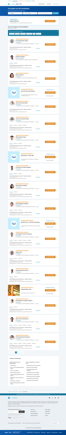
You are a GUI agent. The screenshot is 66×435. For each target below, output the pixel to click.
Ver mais (38, 33)
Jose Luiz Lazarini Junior (22, 119)
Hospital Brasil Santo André (13, 48)
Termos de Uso (47, 413)
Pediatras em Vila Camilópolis (32, 367)
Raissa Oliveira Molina (21, 185)
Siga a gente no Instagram (52, 397)
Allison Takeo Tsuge (21, 137)
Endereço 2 (15, 63)
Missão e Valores (47, 409)
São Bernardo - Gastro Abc (15, 380)
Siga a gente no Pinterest (58, 397)
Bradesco (17, 33)
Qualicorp (60, 432)
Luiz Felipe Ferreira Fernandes (24, 234)
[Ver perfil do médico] (12, 41)
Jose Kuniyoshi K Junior (22, 270)
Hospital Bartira (14, 21)
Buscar (56, 13)
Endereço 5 (29, 240)
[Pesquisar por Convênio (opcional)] (51, 13)
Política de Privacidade (34, 413)
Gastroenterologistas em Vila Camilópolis (32, 370)
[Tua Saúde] (12, 398)
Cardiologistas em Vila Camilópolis (33, 372)
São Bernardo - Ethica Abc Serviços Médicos (16, 378)
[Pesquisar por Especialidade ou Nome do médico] (21, 13)
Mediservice (23, 33)
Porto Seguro (29, 33)
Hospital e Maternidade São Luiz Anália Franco (17, 383)
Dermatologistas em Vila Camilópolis (33, 376)
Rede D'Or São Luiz (37, 432)
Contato (46, 415)
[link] (9, 352)
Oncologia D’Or (43, 432)
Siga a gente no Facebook (55, 397)
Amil (34, 33)
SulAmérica (12, 33)
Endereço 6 (34, 343)
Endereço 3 (20, 125)
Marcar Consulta (14, 391)
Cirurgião (20, 391)
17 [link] (20, 352)
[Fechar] (57, 31)
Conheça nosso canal (49, 397)
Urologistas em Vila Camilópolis (32, 380)
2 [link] (13, 352)
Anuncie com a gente (34, 415)
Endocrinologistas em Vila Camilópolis (33, 365)
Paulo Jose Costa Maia (22, 103)
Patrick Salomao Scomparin (23, 337)
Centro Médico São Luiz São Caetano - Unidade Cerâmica (21, 65)
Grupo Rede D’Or (38, 427)
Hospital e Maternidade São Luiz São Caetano (16, 66)
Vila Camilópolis (24, 391)
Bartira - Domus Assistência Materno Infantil (17, 368)
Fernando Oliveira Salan (22, 40)
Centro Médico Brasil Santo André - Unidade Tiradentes (20, 47)
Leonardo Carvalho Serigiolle (23, 167)
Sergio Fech (19, 252)
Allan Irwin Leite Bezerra (22, 318)
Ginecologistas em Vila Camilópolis (33, 374)
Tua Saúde (9, 391)
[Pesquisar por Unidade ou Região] (36, 13)
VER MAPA (38, 48)
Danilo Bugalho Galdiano (22, 203)
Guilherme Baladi (20, 56)
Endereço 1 (11, 63)
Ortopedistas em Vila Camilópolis (32, 378)
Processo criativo (33, 411)
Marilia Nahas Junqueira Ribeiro (24, 300)
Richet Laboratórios (54, 432)
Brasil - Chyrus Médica (14, 370)
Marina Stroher (20, 75)
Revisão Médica (47, 411)
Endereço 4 (25, 125)
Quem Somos (33, 409)
